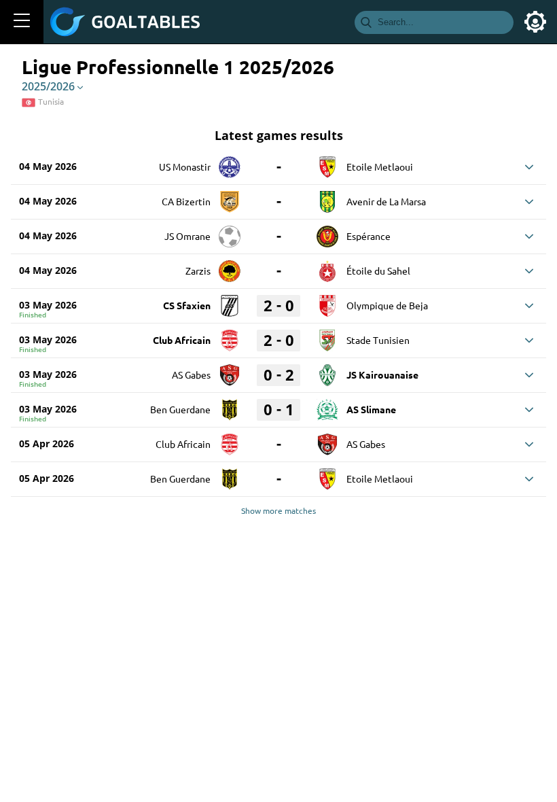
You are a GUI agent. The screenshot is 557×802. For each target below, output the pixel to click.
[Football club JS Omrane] (229, 232)
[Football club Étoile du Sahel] (327, 266)
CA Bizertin (186, 201)
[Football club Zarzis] (229, 266)
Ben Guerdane (180, 409)
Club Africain (182, 340)
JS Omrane (187, 236)
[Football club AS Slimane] (327, 405)
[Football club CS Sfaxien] (229, 301)
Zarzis (198, 270)
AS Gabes (191, 374)
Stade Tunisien (378, 340)
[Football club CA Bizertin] (229, 197)
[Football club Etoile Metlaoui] (327, 162)
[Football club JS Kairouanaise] (327, 370)
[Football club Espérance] (327, 232)
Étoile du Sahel (378, 270)
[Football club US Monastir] (229, 162)
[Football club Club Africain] (229, 336)
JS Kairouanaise (382, 374)
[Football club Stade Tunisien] (327, 336)
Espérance (368, 236)
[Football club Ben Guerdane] (229, 405)
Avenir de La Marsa (386, 201)
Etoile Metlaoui (379, 166)
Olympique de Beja (387, 305)
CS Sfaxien (187, 305)
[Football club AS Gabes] (229, 370)
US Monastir (185, 166)
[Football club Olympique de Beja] (327, 301)
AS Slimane (371, 409)
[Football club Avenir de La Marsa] (327, 197)
